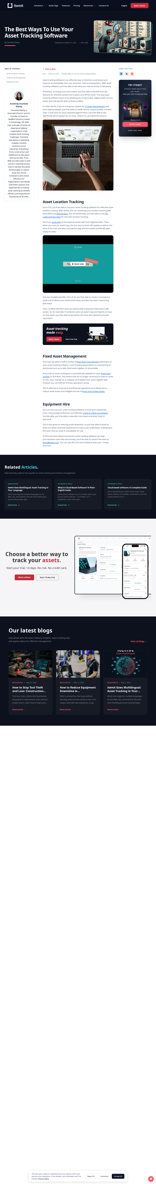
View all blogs (139, 641)
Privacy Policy (43, 1179)
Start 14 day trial (47, 577)
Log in (124, 5)
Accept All (118, 1176)
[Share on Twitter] (126, 74)
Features (66, 5)
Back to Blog (50, 69)
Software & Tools (53, 74)
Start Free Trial (71, 339)
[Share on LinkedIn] (121, 74)
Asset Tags (53, 5)
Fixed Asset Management (16, 78)
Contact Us (104, 5)
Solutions (38, 5)
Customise (104, 1176)
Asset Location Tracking (16, 73)
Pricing (77, 5)
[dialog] (78, 1176)
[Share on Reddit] (132, 74)
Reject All (90, 1176)
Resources (88, 5)
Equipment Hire (13, 82)
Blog (44, 74)
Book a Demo (54, 339)
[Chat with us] (151, 1179)
